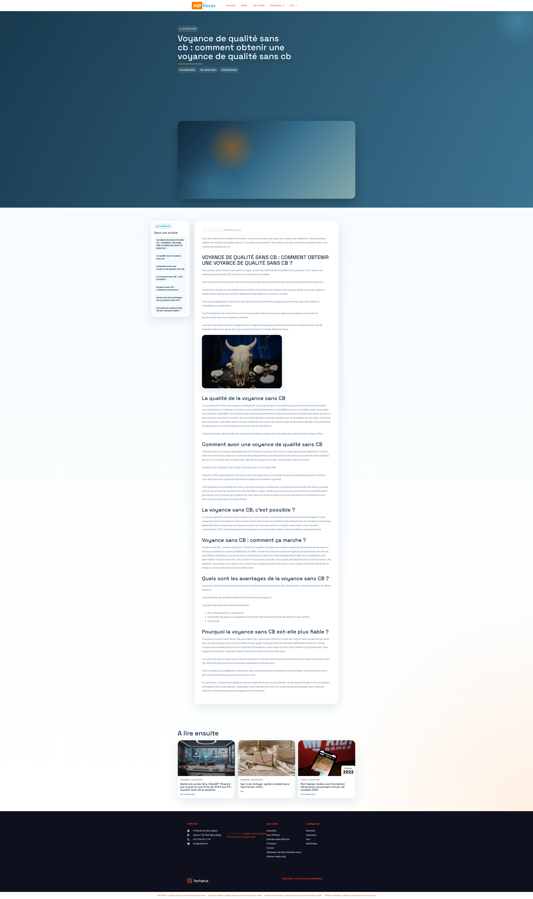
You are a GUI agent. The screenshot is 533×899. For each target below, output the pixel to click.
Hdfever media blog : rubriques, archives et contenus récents (350, 895)
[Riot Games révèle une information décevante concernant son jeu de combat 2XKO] (326, 758)
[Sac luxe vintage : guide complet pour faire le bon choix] (266, 758)
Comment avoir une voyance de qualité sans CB (170, 267)
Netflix (244, 5)
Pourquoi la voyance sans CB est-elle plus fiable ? (169, 309)
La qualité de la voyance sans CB (168, 257)
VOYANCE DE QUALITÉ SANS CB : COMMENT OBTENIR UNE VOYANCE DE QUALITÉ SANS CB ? (170, 244)
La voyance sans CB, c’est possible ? (169, 278)
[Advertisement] (266, 96)
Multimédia (275, 5)
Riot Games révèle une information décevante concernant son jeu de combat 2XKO (323, 787)
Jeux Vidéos (259, 5)
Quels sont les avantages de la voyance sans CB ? (169, 298)
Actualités (231, 5)
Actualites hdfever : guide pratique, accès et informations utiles (235, 895)
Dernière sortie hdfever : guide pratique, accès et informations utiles (293, 895)
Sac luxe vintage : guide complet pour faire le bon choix (265, 785)
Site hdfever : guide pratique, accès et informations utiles (181, 895)
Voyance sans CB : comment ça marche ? (167, 288)
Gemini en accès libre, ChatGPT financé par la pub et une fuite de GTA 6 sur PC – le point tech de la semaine (206, 787)
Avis (292, 5)
